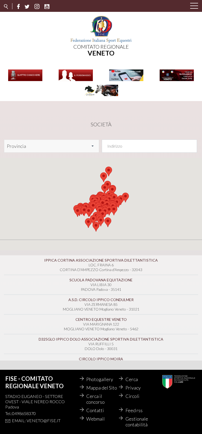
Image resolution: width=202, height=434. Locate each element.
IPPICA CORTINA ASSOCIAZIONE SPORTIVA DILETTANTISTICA (101, 260)
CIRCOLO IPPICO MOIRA (101, 359)
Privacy (133, 388)
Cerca (131, 379)
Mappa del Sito (101, 388)
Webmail (95, 419)
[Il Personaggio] (75, 80)
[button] (107, 222)
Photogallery (99, 379)
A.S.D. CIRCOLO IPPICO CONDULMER (101, 299)
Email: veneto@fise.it (36, 420)
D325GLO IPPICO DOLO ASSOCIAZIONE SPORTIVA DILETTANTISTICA (101, 339)
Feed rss (134, 410)
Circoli (132, 396)
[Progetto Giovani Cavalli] (101, 95)
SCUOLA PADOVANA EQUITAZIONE (101, 280)
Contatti (95, 410)
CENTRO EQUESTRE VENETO (101, 319)
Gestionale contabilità (136, 421)
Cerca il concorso (95, 399)
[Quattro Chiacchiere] (25, 80)
